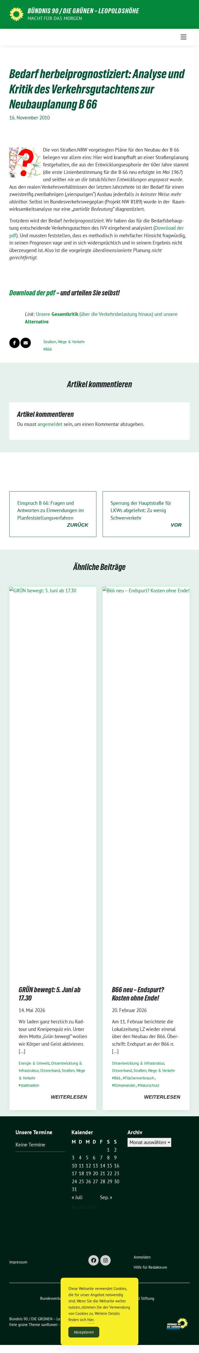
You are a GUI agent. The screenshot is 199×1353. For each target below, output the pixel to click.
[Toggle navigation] (183, 37)
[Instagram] (105, 1260)
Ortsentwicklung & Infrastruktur (138, 1063)
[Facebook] (93, 1260)
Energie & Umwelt (34, 1063)
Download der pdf (32, 293)
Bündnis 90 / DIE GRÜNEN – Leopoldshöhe (83, 11)
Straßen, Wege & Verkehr (64, 341)
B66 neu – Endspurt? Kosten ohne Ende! (138, 993)
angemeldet (50, 424)
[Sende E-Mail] (25, 343)
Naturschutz (149, 1085)
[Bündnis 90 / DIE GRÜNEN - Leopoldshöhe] (16, 14)
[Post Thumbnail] (52, 781)
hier (90, 1319)
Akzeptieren (84, 1332)
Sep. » (106, 1197)
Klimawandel (124, 1085)
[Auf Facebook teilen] (14, 343)
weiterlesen (69, 1097)
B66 (48, 349)
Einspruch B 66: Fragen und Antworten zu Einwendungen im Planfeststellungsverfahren (52, 514)
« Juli (77, 1197)
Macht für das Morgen (55, 18)
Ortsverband (50, 1070)
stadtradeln (30, 1085)
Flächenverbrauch (139, 1078)
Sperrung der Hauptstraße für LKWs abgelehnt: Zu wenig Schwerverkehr (146, 514)
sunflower (49, 1324)
